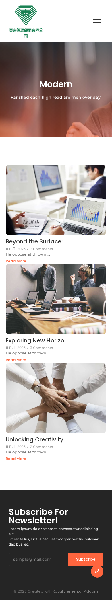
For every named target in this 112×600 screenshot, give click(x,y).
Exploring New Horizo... (37, 340)
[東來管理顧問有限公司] (25, 15)
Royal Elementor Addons (76, 591)
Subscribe (86, 559)
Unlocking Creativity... (36, 439)
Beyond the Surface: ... (36, 241)
